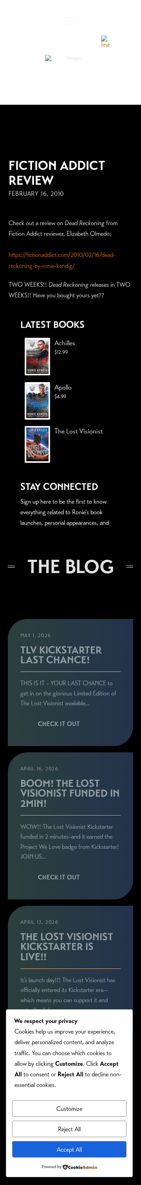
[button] (70, 21)
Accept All (69, 1149)
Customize (69, 1108)
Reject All (69, 1129)
